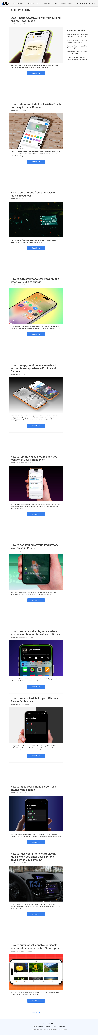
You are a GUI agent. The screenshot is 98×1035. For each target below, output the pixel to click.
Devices (39, 3)
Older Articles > (37, 1013)
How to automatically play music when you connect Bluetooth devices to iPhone (35, 633)
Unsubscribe (61, 1026)
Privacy (54, 1026)
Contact (40, 1026)
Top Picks (62, 3)
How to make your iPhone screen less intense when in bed (33, 788)
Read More (36, 73)
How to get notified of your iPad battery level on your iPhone (34, 546)
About (35, 1026)
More (70, 3)
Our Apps (47, 3)
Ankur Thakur (14, 24)
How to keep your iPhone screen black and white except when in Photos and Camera (34, 368)
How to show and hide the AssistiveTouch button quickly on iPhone (36, 106)
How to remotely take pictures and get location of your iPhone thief (34, 458)
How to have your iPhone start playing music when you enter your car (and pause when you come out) (33, 856)
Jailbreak (31, 3)
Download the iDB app (49, 1024)
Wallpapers (21, 3)
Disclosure (47, 1026)
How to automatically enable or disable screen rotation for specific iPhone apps (35, 946)
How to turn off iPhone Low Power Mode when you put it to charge (35, 280)
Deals (55, 3)
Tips (13, 3)
